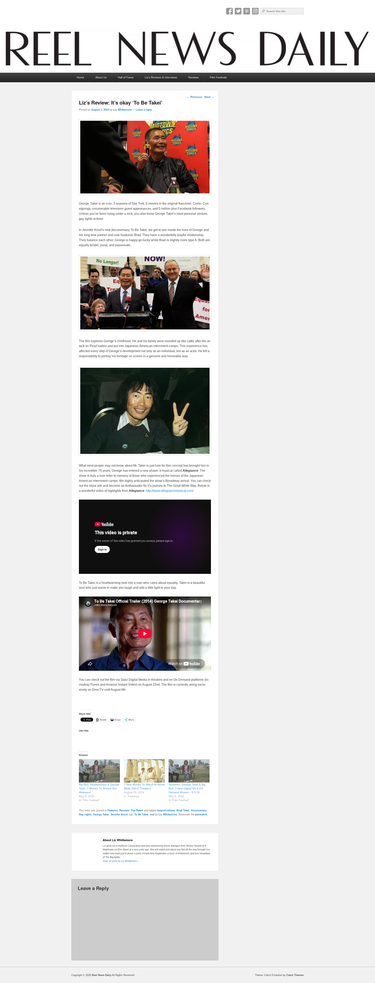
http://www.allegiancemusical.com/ (170, 490)
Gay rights (85, 814)
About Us (101, 77)
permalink (201, 814)
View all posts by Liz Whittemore (121, 861)
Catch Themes (295, 975)
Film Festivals (218, 77)
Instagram (255, 11)
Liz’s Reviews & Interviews (161, 77)
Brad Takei (183, 810)
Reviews (193, 77)
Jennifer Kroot (119, 814)
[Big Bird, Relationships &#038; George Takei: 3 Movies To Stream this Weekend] (99, 771)
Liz (131, 814)
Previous (194, 96)
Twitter (238, 11)
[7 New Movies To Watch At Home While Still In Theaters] (144, 771)
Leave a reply (144, 109)
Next (209, 96)
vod (152, 814)
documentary (199, 810)
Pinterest (246, 11)
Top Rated (137, 810)
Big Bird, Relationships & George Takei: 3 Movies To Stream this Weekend (99, 788)
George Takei (101, 814)
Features (112, 810)
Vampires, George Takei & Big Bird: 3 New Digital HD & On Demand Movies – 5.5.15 (187, 788)
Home (80, 77)
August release (166, 810)
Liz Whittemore (122, 109)
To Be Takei (141, 814)
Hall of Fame (126, 77)
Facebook (229, 11)
